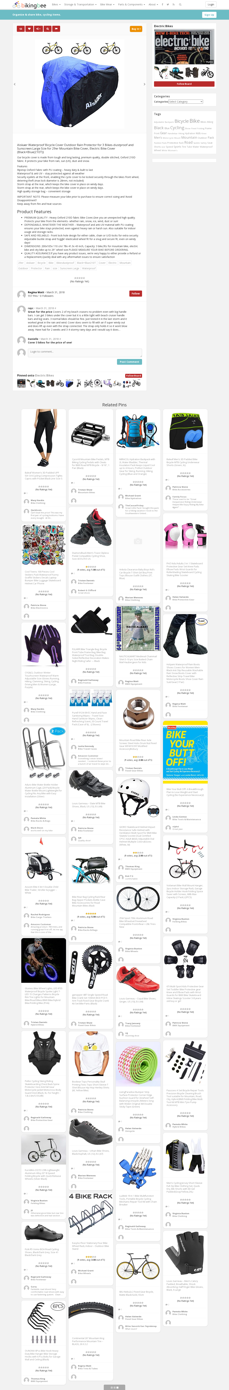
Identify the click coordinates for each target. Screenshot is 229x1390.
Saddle (196, 143)
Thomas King (132, 866)
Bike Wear (106, 4)
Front (156, 133)
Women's (172, 150)
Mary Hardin (37, 500)
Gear (163, 133)
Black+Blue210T (86, 262)
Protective (172, 142)
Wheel (157, 150)
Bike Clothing (38, 503)
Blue (167, 128)
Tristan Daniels (86, 580)
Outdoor (23, 268)
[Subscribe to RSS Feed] (173, 4)
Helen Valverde (180, 597)
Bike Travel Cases (87, 748)
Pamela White (38, 818)
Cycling (177, 127)
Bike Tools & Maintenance (186, 819)
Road (188, 142)
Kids (198, 133)
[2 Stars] (77, 278)
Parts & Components (130, 4)
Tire (184, 146)
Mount (177, 138)
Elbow (188, 128)
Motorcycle (168, 138)
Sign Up (209, 14)
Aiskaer (30, 262)
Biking (210, 121)
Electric (112, 262)
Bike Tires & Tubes (88, 1368)
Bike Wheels (131, 951)
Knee (203, 133)
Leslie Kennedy (86, 746)
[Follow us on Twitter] (168, 4)
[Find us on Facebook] (162, 4)
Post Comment (129, 361)
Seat (209, 142)
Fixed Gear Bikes (134, 770)
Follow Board (133, 375)
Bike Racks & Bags (40, 820)
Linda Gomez (179, 816)
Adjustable (159, 122)
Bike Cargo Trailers (41, 917)
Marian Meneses (134, 597)
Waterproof (89, 268)
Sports (177, 146)
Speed (169, 146)
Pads (164, 143)
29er (20, 262)
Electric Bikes (44, 375)
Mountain (125, 262)
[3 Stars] (80, 278)
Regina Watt (131, 681)
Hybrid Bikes (37, 1024)
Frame (208, 128)
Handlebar (173, 133)
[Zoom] (48, 29)
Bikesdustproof (65, 262)
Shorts (157, 146)
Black (159, 127)
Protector (36, 268)
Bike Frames (84, 682)
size (55, 268)
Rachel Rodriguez (40, 914)
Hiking (181, 133)
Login (211, 4)
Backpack (169, 122)
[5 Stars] (84, 278)
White (164, 150)
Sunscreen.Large (69, 268)
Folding (200, 128)
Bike (50, 262)
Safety (204, 143)
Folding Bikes (179, 921)
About (152, 4)
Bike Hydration (133, 498)
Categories (161, 101)
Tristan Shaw (85, 489)
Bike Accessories (181, 489)
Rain (47, 268)
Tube (189, 146)
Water (196, 146)
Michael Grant (133, 495)
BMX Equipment (133, 684)
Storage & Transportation (79, 4)
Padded (157, 143)
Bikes (55, 4)
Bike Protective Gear (183, 599)
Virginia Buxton (180, 919)
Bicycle (42, 262)
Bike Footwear (85, 583)
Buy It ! (136, 29)
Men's (158, 138)
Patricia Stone (180, 486)
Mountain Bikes (86, 492)
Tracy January (132, 1023)
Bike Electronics (39, 607)
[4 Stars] (82, 278)
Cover (102, 262)
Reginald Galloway (88, 680)
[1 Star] (75, 278)
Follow (136, 293)
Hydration (190, 133)
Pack (211, 138)
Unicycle (130, 1131)
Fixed (193, 128)
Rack (181, 142)
